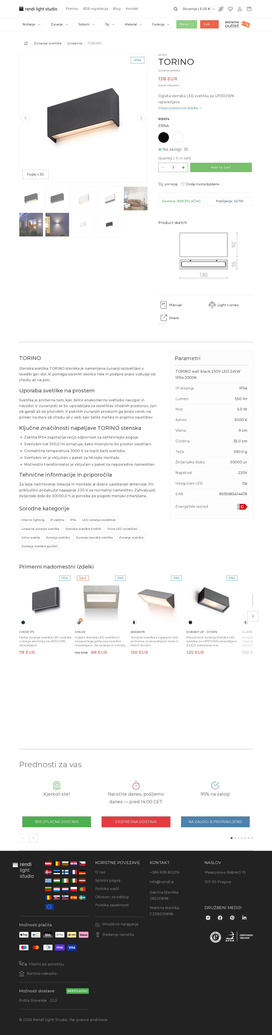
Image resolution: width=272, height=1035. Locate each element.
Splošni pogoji (107, 880)
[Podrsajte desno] (253, 616)
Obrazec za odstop (112, 897)
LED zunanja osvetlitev (99, 520)
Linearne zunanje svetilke (40, 528)
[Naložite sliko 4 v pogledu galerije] (110, 199)
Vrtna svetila (30, 537)
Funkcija (158, 24)
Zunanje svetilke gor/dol (39, 546)
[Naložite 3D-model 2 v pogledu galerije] (110, 225)
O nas (100, 872)
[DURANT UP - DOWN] (212, 599)
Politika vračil (107, 889)
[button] (175, 9)
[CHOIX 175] (45, 599)
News (184, 24)
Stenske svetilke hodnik (83, 528)
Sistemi (83, 24)
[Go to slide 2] (235, 838)
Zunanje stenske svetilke (94, 537)
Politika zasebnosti (112, 905)
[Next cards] (33, 838)
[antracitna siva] (23, 623)
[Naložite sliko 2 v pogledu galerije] (57, 199)
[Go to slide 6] (248, 838)
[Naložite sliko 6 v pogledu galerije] (31, 225)
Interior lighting (32, 520)
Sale (207, 24)
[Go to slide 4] (242, 838)
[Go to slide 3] (238, 838)
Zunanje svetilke (48, 43)
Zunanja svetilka (58, 537)
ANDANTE (138, 632)
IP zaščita (57, 520)
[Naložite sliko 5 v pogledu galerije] (136, 199)
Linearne (74, 43)
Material (131, 24)
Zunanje (57, 24)
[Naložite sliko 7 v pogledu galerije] (57, 225)
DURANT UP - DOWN (201, 632)
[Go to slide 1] (231, 838)
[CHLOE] (101, 599)
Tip (107, 24)
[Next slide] (141, 118)
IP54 (73, 520)
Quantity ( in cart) (174, 158)
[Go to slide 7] (252, 838)
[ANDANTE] (157, 599)
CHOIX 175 (26, 632)
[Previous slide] (25, 118)
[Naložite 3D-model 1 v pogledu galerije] (83, 225)
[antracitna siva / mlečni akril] (246, 623)
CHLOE (80, 632)
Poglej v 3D (35, 174)
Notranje (29, 24)
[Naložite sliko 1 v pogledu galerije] (31, 199)
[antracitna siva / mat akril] (135, 623)
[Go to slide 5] (245, 838)
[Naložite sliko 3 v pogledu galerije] (83, 199)
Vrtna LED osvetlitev (122, 528)
